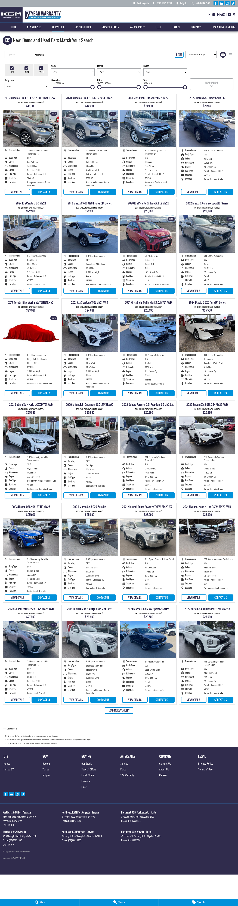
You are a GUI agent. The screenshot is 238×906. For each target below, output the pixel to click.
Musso (7, 763)
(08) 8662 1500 (15, 840)
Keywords (39, 54)
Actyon (46, 775)
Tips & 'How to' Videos (223, 27)
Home (13, 27)
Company (196, 27)
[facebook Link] (216, 3)
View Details (17, 192)
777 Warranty (137, 27)
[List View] (230, 55)
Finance (176, 27)
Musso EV (9, 769)
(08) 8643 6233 (15, 820)
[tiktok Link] (233, 3)
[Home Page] (31, 15)
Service (124, 763)
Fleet (158, 27)
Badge (146, 66)
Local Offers (87, 775)
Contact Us (44, 192)
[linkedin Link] (221, 3)
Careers (163, 775)
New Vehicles (34, 27)
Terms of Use (205, 769)
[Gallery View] (223, 55)
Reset (179, 54)
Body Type (9, 80)
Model (100, 66)
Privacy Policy (205, 763)
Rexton (46, 763)
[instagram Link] (227, 3)
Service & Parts (110, 27)
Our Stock (58, 27)
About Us (164, 769)
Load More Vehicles (119, 710)
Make (53, 66)
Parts (123, 769)
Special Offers (83, 27)
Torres (45, 769)
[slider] (92, 87)
